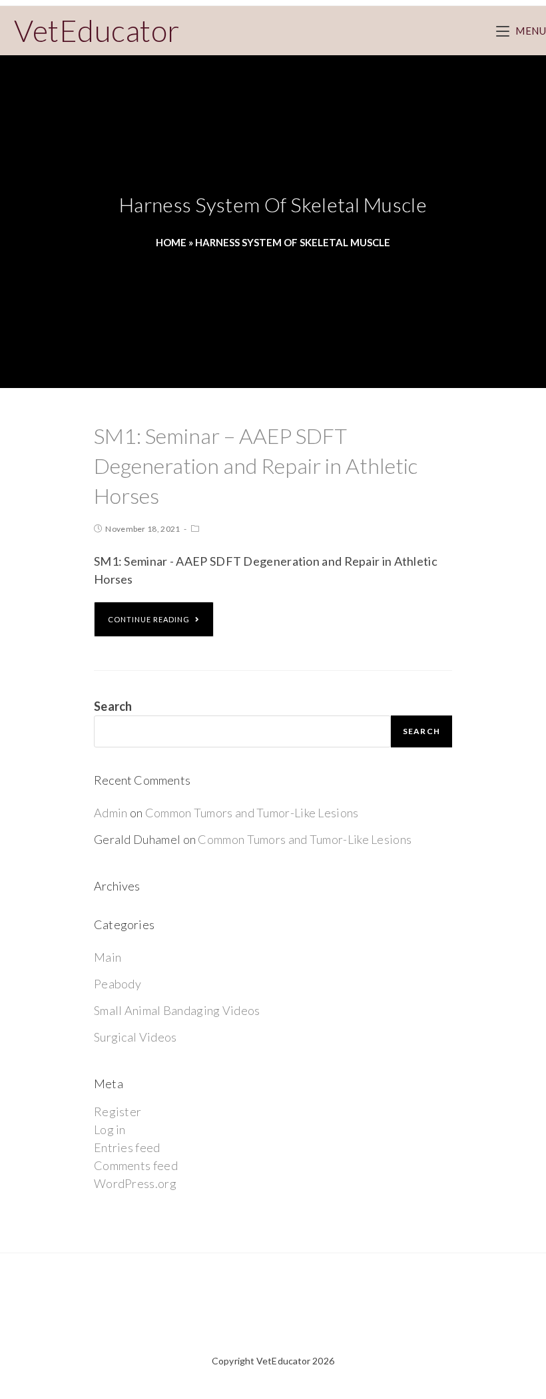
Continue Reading (149, 619)
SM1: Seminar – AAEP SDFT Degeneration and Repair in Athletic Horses (255, 465)
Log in (110, 1129)
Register (117, 1111)
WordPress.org (135, 1183)
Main (107, 957)
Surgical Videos (135, 1037)
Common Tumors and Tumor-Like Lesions (252, 812)
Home (171, 242)
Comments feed (136, 1165)
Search (113, 706)
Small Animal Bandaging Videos (177, 1010)
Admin (111, 812)
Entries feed (127, 1147)
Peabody (117, 983)
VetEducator (97, 31)
